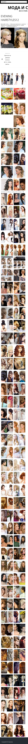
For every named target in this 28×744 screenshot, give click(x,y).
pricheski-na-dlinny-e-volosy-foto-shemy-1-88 (12, 192)
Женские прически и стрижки (18, 24)
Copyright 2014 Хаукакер (7, 742)
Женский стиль (5, 24)
